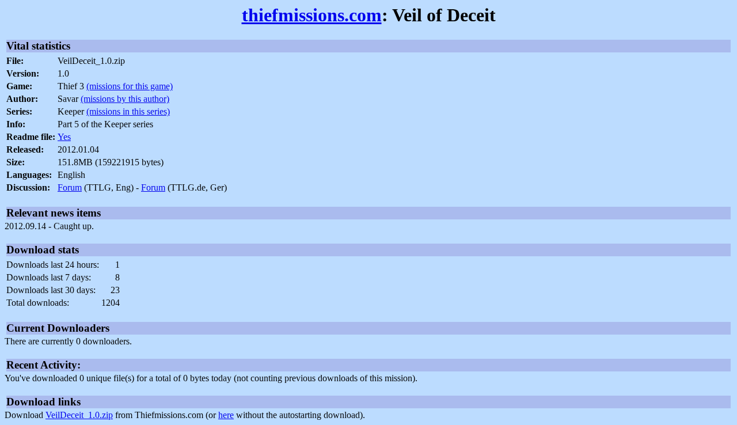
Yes (64, 137)
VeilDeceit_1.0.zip (79, 415)
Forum (70, 187)
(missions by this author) (125, 99)
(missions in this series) (128, 111)
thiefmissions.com (312, 15)
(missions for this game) (129, 86)
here (226, 415)
